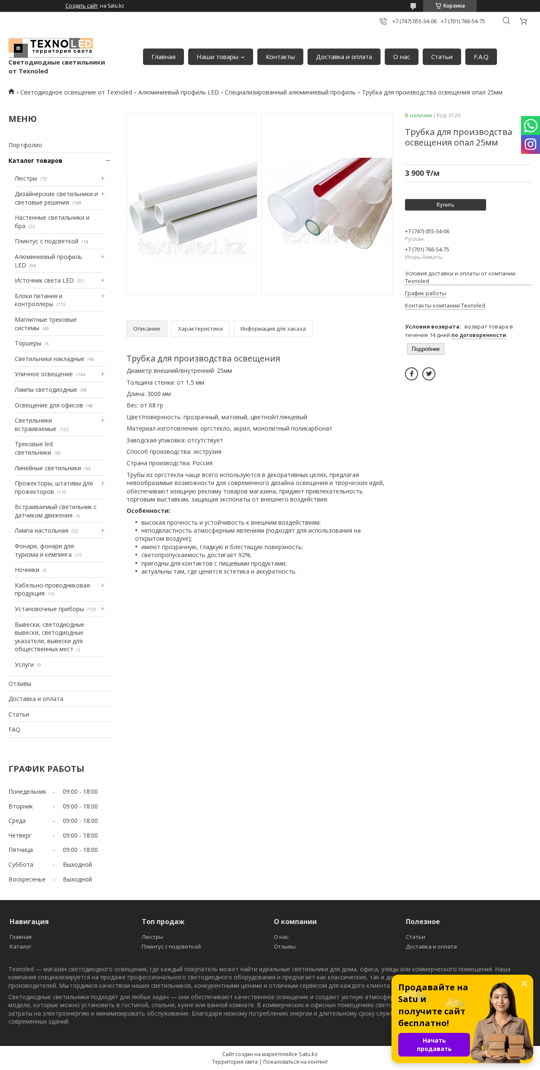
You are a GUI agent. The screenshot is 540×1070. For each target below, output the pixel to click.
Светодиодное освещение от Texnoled (76, 92)
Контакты (280, 56)
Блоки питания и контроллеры (38, 300)
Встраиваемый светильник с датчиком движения (56, 511)
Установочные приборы (49, 609)
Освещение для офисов (49, 405)
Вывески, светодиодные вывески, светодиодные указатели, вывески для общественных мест (49, 636)
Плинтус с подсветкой (46, 241)
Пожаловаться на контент (295, 1061)
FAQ (14, 729)
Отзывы (19, 683)
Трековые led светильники (34, 448)
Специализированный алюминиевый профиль (290, 92)
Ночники (27, 570)
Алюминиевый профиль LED (178, 92)
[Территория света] (50, 48)
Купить (445, 205)
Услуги (24, 664)
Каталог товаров (35, 160)
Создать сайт (81, 6)
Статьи (442, 56)
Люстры (26, 178)
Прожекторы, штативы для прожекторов (54, 487)
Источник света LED (44, 280)
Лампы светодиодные (46, 389)
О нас (401, 56)
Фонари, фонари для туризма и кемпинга (44, 550)
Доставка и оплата (344, 56)
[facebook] (411, 373)
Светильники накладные (49, 359)
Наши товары (217, 56)
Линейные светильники (48, 468)
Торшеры (28, 343)
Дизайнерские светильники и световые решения (56, 198)
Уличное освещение (44, 374)
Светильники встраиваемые (36, 424)
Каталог (20, 946)
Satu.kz (308, 1054)
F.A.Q (481, 56)
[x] (428, 373)
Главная (163, 56)
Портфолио (25, 145)
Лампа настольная (41, 530)
